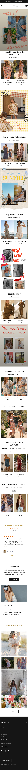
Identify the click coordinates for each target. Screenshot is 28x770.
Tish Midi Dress (20, 474)
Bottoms (18, 448)
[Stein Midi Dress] (7, 229)
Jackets (12, 488)
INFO (2, 728)
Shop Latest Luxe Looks (14, 296)
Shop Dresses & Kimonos (14, 451)
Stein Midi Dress (7, 241)
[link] (14, 551)
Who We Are (5, 723)
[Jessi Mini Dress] (7, 152)
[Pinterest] (9, 750)
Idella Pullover (7, 320)
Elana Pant (20, 320)
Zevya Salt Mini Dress (20, 241)
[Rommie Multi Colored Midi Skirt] (20, 69)
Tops (6, 488)
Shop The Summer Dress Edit (14, 217)
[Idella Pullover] (7, 309)
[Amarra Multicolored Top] (7, 69)
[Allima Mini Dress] (20, 152)
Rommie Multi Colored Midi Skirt (20, 81)
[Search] (23, 6)
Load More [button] (14, 711)
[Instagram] (6, 751)
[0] (26, 6)
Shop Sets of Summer (14, 57)
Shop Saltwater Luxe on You (14, 374)
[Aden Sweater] (7, 503)
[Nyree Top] (7, 386)
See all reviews (14, 555)
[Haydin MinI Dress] (7, 463)
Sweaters (20, 488)
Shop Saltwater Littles (14, 140)
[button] (14, 643)
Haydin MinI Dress (7, 474)
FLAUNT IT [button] (15, 628)
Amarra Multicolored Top (7, 81)
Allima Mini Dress (20, 164)
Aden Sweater (7, 514)
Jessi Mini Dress (7, 164)
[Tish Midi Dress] (20, 463)
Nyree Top (7, 398)
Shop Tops (14, 490)
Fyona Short (20, 398)
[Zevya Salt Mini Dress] (20, 229)
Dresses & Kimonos (8, 448)
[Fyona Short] (20, 386)
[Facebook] (2, 751)
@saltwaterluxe (8, 612)
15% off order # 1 (4, 747)
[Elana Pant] (20, 309)
